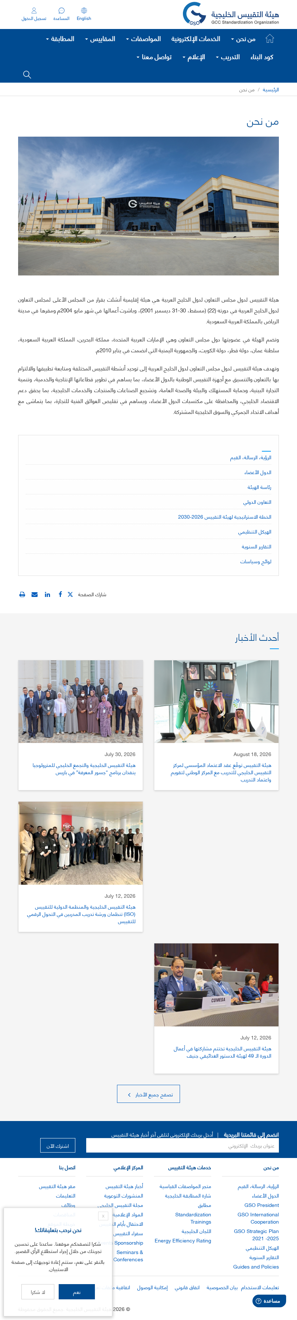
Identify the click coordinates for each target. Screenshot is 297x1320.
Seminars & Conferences (128, 1255)
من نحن (245, 38)
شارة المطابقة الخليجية (188, 1195)
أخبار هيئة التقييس (124, 1185)
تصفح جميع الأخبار (153, 1094)
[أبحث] (27, 74)
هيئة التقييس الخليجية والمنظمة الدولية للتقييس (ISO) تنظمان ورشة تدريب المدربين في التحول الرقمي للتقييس (81, 913)
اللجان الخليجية (196, 1230)
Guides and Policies (256, 1266)
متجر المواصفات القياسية (185, 1185)
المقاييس (102, 38)
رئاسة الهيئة (259, 486)
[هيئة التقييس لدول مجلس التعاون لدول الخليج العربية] (231, 14)
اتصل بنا (67, 1166)
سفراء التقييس (128, 1232)
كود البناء (262, 56)
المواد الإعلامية (128, 1214)
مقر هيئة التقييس (57, 1185)
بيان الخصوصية (222, 1286)
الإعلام (195, 56)
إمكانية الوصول (152, 1286)
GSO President (261, 1204)
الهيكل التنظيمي (254, 531)
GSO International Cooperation (258, 1217)
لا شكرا (38, 1291)
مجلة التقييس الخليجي (120, 1204)
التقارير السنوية (256, 546)
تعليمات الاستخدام (260, 1286)
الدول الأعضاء (257, 471)
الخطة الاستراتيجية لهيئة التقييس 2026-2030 (224, 516)
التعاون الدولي (257, 501)
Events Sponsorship (120, 1242)
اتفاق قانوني (187, 1286)
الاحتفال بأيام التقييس (121, 1223)
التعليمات (65, 1195)
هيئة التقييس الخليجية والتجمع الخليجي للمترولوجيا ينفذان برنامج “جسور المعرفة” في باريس (84, 768)
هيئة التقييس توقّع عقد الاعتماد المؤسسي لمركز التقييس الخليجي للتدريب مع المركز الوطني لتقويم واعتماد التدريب (221, 772)
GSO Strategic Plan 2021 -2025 (256, 1234)
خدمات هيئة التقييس (189, 1166)
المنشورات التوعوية (123, 1195)
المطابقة (62, 38)
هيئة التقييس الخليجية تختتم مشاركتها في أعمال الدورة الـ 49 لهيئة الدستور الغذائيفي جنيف (222, 1051)
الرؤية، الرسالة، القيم (250, 456)
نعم (76, 1291)
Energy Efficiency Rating (183, 1240)
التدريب (229, 56)
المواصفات (145, 38)
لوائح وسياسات (255, 560)
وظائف (68, 1204)
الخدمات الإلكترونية (196, 38)
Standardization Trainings (193, 1217)
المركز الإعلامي (128, 1166)
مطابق (204, 1204)
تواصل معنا (156, 56)
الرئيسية (271, 89)
